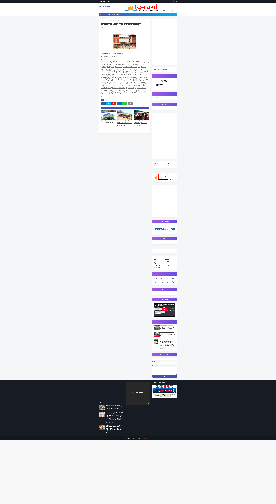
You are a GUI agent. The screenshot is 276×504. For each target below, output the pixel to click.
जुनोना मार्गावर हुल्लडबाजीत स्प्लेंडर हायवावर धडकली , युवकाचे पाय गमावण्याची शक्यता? (167, 327)
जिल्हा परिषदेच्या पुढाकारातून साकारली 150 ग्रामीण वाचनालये (107, 121)
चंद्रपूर (105, 21)
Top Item (167, 165)
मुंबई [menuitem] (105, 14)
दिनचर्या (102, 27)
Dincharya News (105, 6)
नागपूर (166, 258)
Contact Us (167, 163)
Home (100, 1)
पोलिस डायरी (167, 262)
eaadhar (133, 438)
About (104, 1)
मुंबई (155, 262)
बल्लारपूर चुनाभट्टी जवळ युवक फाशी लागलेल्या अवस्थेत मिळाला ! (167, 334)
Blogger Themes (146, 438)
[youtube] (173, 282)
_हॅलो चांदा (167, 265)
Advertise (156, 163)
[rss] (167, 278)
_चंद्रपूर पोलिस (157, 267)
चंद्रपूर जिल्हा (156, 263)
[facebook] (168, 1)
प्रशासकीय (167, 263)
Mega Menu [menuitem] (115, 14)
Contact (110, 1)
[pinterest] (176, 1)
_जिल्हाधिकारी (157, 265)
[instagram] (174, 1)
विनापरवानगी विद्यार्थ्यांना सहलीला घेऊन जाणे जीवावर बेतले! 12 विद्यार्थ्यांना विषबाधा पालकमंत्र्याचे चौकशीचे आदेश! (140, 123)
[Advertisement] (164, 42)
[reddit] (156, 282)
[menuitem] (101, 14)
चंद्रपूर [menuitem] (109, 14)
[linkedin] (173, 278)
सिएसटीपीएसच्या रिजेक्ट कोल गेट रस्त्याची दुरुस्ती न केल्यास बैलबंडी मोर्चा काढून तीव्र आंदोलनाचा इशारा (114, 407)
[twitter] (171, 1)
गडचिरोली (167, 260)
